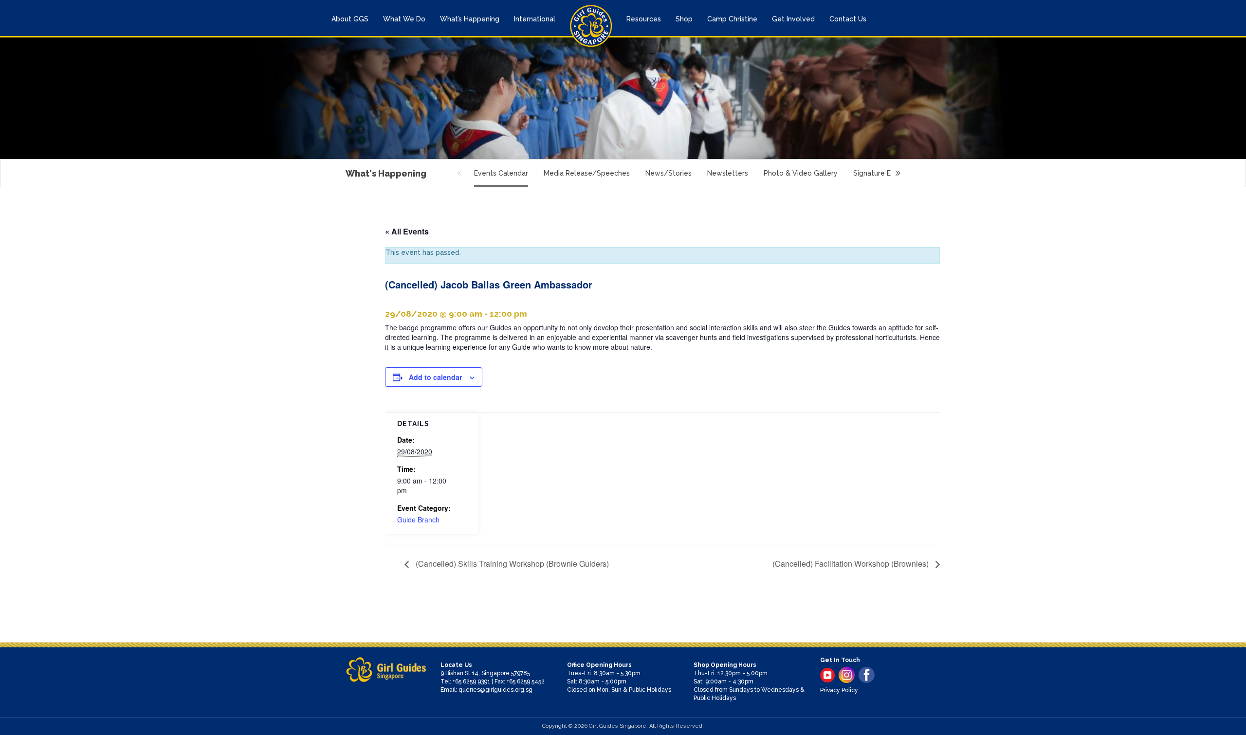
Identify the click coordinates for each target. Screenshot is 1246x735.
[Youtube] (827, 675)
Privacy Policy (839, 690)
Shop (684, 19)
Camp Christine (732, 19)
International (534, 19)
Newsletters (727, 173)
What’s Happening (469, 19)
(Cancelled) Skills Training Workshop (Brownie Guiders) (511, 563)
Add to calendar (435, 377)
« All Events (407, 231)
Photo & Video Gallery (801, 173)
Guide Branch (418, 519)
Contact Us (847, 19)
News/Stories (668, 173)
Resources (643, 19)
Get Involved (793, 19)
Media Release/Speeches (587, 173)
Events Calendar (501, 173)
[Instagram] (847, 675)
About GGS (349, 19)
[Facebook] (867, 675)
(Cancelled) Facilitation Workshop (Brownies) (851, 563)
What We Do (404, 19)
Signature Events (881, 173)
